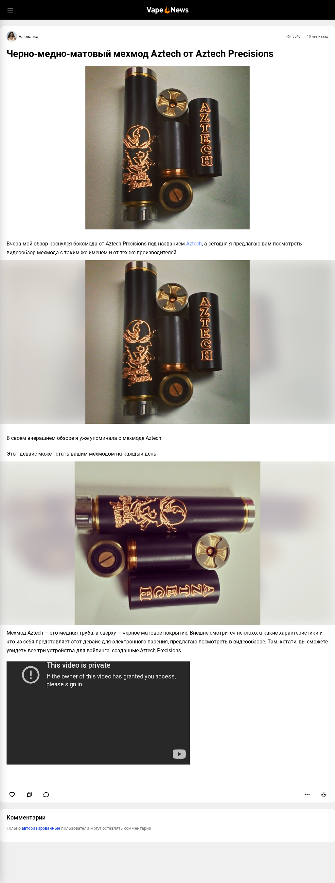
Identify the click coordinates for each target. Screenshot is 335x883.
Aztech (194, 244)
